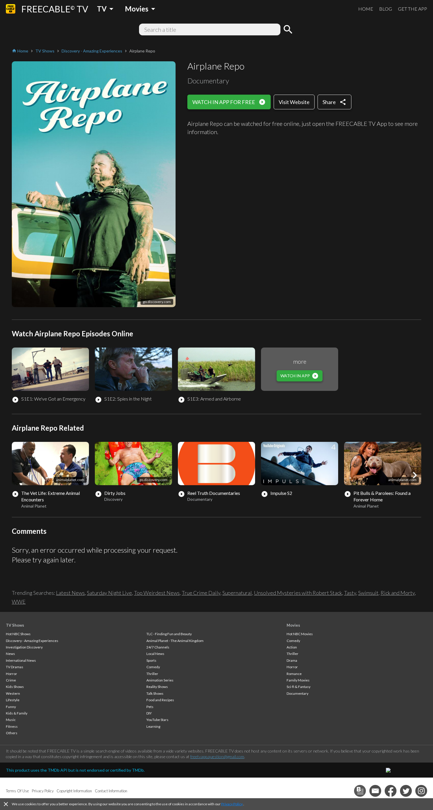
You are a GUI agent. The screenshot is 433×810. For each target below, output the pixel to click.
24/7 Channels (157, 647)
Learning (153, 726)
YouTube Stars (157, 719)
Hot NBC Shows (18, 634)
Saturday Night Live (109, 593)
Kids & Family (16, 713)
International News (21, 660)
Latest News (70, 593)
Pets (149, 706)
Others (11, 733)
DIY (149, 713)
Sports (151, 660)
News (10, 653)
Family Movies (298, 680)
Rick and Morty (398, 593)
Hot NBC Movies (300, 634)
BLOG (385, 8)
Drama (292, 660)
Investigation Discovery (24, 647)
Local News (155, 653)
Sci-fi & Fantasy (298, 686)
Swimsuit (368, 593)
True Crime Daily (201, 593)
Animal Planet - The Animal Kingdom (175, 640)
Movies (293, 625)
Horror (11, 673)
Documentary (297, 693)
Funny (11, 706)
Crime (11, 680)
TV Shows (15, 625)
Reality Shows (157, 686)
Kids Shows (15, 686)
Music (11, 719)
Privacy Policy (232, 804)
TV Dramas (14, 667)
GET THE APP (412, 8)
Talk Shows (154, 693)
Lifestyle (12, 700)
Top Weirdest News (157, 593)
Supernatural (237, 593)
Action (292, 647)
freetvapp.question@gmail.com (217, 756)
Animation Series (159, 680)
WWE (19, 601)
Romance (294, 673)
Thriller (152, 673)
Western (13, 693)
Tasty (350, 593)
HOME (365, 8)
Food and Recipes (160, 700)
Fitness (12, 726)
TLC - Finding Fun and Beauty (169, 634)
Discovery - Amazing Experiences (32, 640)
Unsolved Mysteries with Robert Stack (298, 593)
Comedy (153, 667)
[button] (414, 475)
